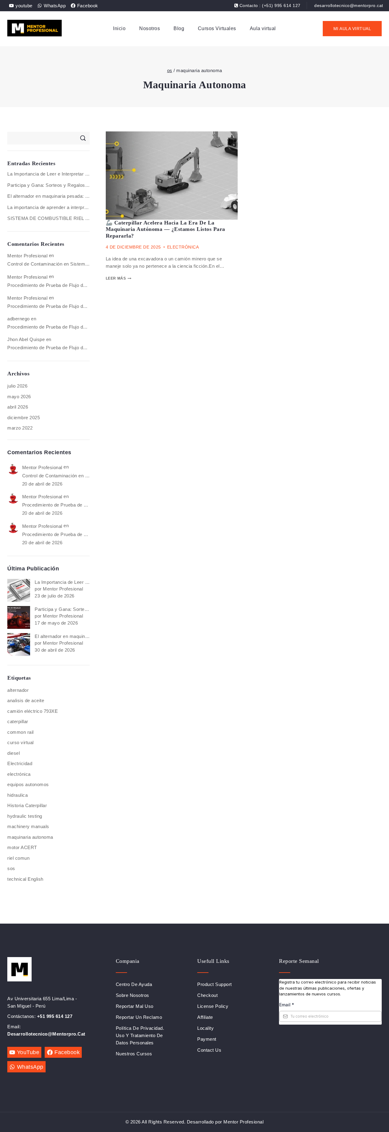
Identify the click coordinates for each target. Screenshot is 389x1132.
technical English (25, 879)
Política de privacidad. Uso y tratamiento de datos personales (140, 1035)
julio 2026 (17, 385)
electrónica (19, 774)
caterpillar (17, 721)
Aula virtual (263, 28)
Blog (179, 28)
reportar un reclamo (139, 1017)
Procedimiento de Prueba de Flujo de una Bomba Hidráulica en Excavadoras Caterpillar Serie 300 (48, 285)
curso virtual (20, 742)
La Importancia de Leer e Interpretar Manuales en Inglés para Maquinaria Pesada (48, 173)
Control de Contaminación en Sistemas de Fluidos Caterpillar (48, 263)
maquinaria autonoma (30, 837)
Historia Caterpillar (27, 805)
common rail (20, 732)
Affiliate (205, 1017)
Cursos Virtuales (217, 28)
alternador (18, 690)
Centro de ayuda (134, 984)
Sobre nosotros (132, 995)
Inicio (119, 28)
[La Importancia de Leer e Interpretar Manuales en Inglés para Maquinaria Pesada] (18, 590)
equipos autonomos (28, 784)
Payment (206, 1039)
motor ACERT (22, 847)
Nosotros (149, 28)
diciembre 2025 (23, 417)
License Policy (212, 1006)
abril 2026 (17, 406)
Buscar (83, 138)
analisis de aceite (25, 700)
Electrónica (183, 247)
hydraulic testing (24, 816)
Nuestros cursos (134, 1053)
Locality (205, 1028)
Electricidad (19, 763)
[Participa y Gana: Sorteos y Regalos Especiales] (18, 617)
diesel (13, 753)
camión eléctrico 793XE (32, 711)
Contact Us (209, 1050)
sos (11, 868)
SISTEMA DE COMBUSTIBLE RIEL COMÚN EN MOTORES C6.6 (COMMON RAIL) (48, 218)
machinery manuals (28, 826)
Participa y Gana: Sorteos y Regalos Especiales (48, 185)
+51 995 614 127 (55, 1016)
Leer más (116, 278)
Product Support (214, 984)
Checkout (207, 995)
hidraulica (17, 795)
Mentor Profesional (27, 255)
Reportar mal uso (134, 1006)
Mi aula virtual (352, 28)
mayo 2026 (19, 396)
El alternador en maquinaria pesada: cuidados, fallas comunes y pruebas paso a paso (48, 196)
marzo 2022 (20, 427)
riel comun (18, 858)
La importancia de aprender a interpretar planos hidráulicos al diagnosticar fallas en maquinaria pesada (48, 207)
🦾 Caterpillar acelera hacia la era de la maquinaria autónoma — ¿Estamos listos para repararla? (165, 229)
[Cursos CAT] (34, 29)
